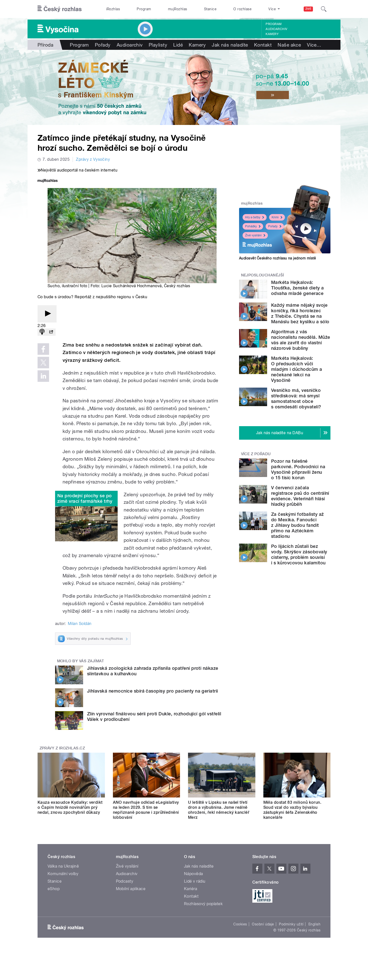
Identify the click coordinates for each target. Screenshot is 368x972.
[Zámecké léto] (184, 87)
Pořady (103, 45)
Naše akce (289, 45)
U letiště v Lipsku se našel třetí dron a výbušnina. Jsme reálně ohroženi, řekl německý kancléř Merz (218, 810)
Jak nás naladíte (230, 45)
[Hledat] (323, 9)
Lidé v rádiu (195, 881)
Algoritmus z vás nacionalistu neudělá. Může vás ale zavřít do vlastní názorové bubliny (300, 340)
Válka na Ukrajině (63, 866)
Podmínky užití (291, 924)
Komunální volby (63, 873)
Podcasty (124, 881)
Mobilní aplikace (131, 888)
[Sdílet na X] (43, 362)
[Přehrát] (47, 313)
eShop (54, 888)
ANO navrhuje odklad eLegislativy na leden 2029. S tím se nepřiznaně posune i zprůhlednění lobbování (146, 810)
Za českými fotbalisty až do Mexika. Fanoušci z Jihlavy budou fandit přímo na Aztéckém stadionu (297, 525)
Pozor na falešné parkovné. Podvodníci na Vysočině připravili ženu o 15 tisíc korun (298, 469)
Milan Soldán (80, 623)
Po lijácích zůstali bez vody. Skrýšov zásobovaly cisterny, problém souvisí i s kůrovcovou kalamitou (299, 554)
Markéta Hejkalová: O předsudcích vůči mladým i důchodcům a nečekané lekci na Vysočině (296, 369)
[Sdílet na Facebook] (43, 349)
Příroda (45, 45)
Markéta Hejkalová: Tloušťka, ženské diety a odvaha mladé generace (297, 288)
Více (314, 45)
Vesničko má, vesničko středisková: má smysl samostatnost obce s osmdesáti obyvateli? (296, 398)
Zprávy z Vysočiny (93, 159)
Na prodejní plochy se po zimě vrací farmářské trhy (84, 498)
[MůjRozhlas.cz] (48, 181)
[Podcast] (42, 332)
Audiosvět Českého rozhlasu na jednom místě (277, 258)
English (314, 924)
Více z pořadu (256, 454)
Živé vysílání (253, 235)
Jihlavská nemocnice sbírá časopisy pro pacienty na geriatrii (152, 691)
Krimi (275, 217)
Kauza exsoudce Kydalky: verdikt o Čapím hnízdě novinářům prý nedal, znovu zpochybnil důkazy (70, 807)
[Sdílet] (51, 332)
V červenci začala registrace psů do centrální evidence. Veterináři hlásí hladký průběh (300, 496)
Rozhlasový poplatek (203, 903)
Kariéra (190, 888)
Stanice (210, 9)
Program (144, 9)
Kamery (272, 34)
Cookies (240, 924)
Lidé (178, 45)
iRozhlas (113, 9)
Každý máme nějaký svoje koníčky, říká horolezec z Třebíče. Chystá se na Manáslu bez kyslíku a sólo (300, 313)
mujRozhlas (177, 9)
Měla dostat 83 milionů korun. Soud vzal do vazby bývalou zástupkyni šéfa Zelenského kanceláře (292, 810)
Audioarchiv (276, 29)
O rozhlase (242, 9)
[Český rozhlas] (60, 9)
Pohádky (251, 226)
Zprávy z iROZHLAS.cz (62, 748)
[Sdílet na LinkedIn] (43, 376)
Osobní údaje (263, 924)
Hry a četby (252, 217)
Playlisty (158, 45)
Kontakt (263, 45)
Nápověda (193, 873)
